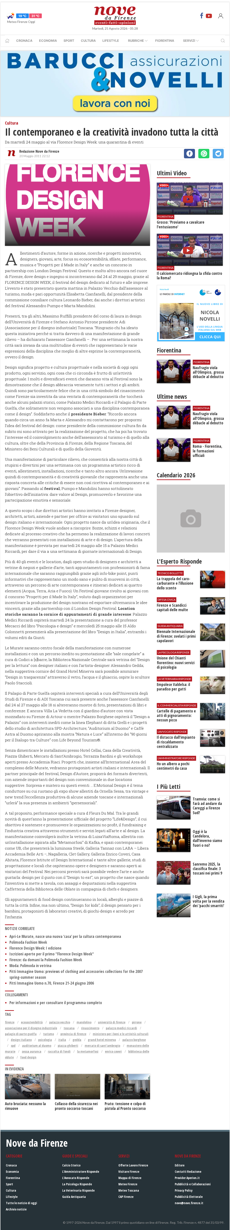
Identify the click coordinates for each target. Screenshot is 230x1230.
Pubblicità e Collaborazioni (193, 1184)
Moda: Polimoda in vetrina (30, 965)
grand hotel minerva (102, 1040)
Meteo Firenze (127, 1184)
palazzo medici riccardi (121, 1028)
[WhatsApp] (203, 153)
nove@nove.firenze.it (189, 1203)
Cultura (88, 40)
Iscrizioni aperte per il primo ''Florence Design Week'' (51, 954)
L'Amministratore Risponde (80, 1171)
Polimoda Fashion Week (28, 942)
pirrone (137, 1022)
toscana (69, 1028)
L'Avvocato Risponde (75, 1178)
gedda (77, 1040)
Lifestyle (110, 40)
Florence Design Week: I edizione (35, 948)
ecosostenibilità (32, 1022)
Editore (179, 1165)
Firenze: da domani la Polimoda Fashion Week (45, 959)
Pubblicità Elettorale (189, 1197)
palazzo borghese (134, 1040)
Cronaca (24, 40)
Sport (69, 40)
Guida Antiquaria (74, 1197)
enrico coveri (113, 1051)
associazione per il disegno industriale (31, 1028)
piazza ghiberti (68, 1045)
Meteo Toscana (128, 1190)
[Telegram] (218, 153)
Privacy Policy (183, 1190)
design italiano (21, 1040)
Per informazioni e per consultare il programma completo (55, 1002)
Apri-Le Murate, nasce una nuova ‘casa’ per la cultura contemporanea (65, 936)
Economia (48, 40)
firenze (9, 1022)
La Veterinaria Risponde (78, 1190)
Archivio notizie (16, 1209)
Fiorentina (164, 40)
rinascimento (90, 1028)
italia (62, 1040)
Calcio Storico (71, 1165)
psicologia (45, 1040)
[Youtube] (209, 15)
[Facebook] (201, 15)
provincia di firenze (73, 1034)
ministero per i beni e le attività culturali (120, 1034)
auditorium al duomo (36, 1045)
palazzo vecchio (59, 1022)
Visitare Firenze (128, 1171)
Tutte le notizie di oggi (21, 1203)
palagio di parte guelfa (21, 1034)
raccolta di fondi (59, 1051)
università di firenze (111, 1022)
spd (13, 1045)
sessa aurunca (31, 1051)
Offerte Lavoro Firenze (133, 1165)
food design (28, 1057)
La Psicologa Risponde (77, 1184)
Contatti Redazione (188, 1171)
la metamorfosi (87, 1051)
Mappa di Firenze (129, 1178)
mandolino (84, 1022)
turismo (48, 1034)
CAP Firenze (125, 1197)
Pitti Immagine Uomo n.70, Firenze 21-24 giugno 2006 (51, 983)
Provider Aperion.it (187, 1178)
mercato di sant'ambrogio (102, 1045)
